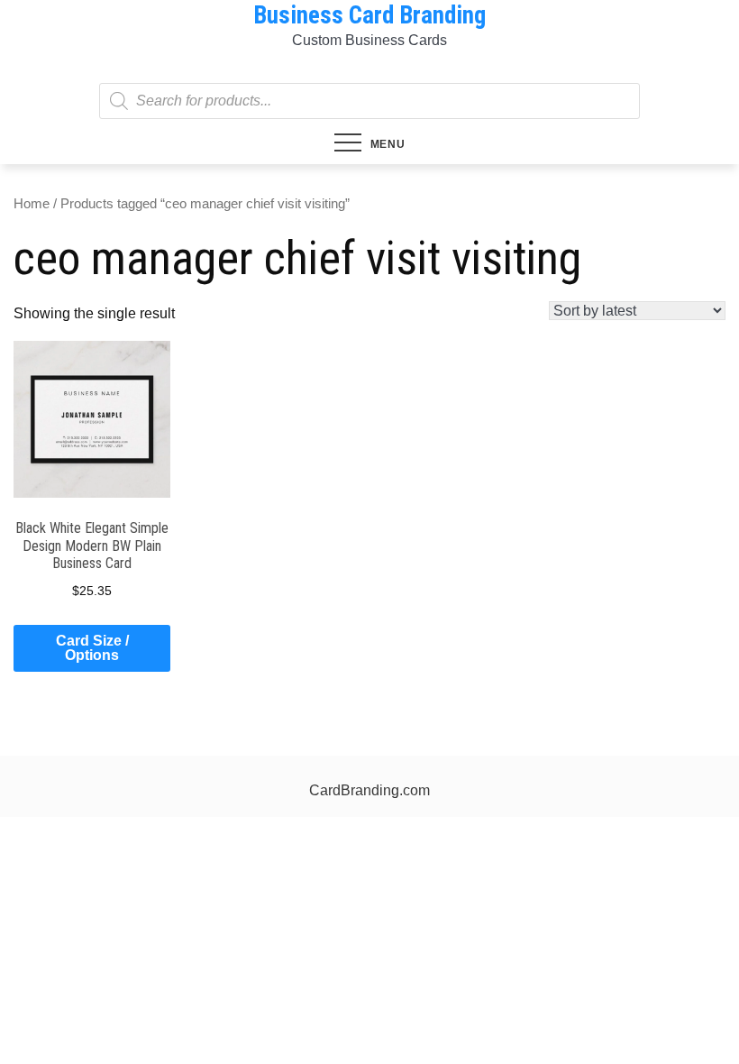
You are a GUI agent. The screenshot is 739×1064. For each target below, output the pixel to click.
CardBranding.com (369, 790)
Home (32, 204)
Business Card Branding (369, 15)
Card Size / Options (92, 648)
